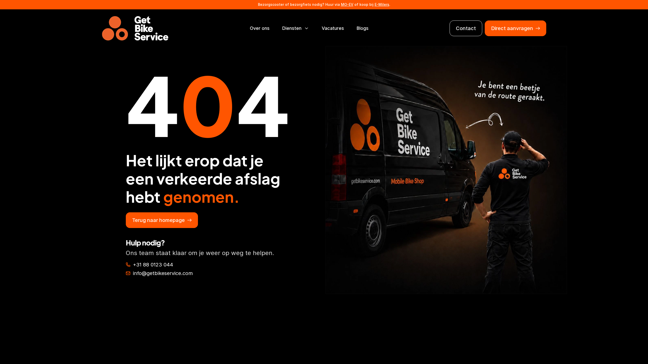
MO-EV (347, 4)
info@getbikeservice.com (163, 273)
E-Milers (382, 4)
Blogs (363, 28)
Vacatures (333, 28)
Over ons (260, 28)
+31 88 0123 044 (153, 265)
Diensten (291, 28)
